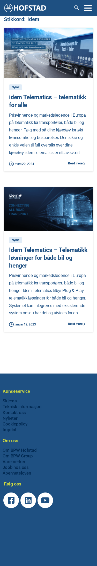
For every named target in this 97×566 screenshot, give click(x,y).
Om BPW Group (18, 455)
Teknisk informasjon (22, 406)
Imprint (10, 429)
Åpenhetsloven (17, 473)
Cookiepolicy (15, 424)
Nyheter (10, 418)
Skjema (10, 400)
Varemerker (14, 461)
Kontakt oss (14, 412)
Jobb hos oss (16, 467)
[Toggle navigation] (88, 8)
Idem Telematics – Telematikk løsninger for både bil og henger (48, 258)
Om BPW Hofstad (20, 450)
